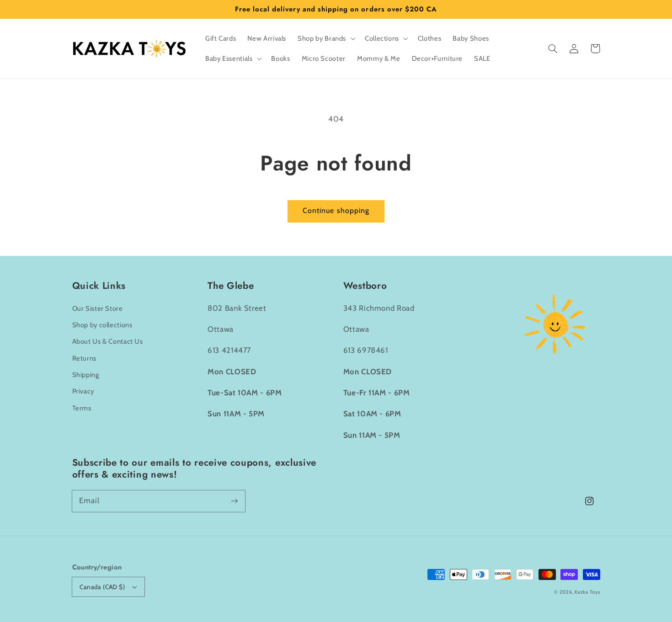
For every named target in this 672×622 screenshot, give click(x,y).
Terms (81, 408)
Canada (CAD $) (102, 586)
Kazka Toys (587, 592)
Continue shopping (336, 210)
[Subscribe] (234, 500)
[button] (553, 48)
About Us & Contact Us (107, 341)
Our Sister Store (97, 308)
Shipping (85, 375)
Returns (84, 358)
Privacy (83, 391)
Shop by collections (102, 325)
